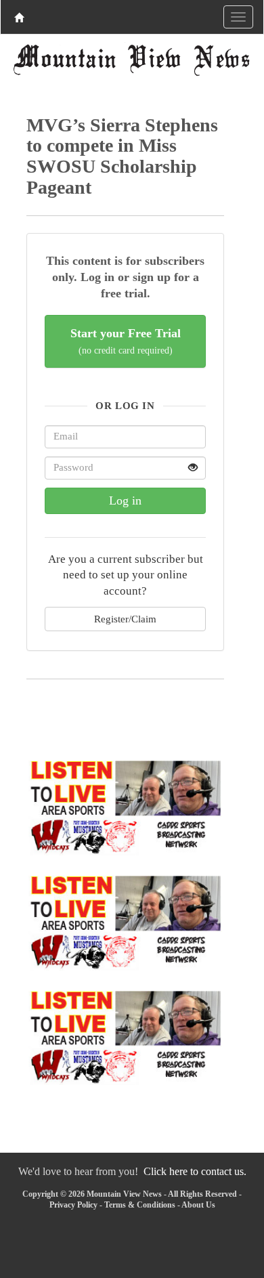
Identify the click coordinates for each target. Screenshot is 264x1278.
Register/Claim (125, 618)
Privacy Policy (73, 1205)
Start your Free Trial (125, 341)
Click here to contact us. (195, 1171)
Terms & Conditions (139, 1205)
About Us (198, 1205)
